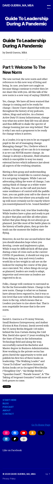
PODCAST (8, 407)
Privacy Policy (9, 478)
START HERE (9, 400)
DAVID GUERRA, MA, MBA (18, 5)
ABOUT (7, 410)
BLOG (6, 403)
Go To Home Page (41, 425)
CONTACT (8, 413)
